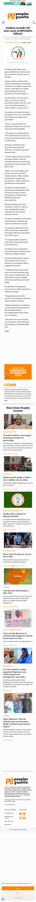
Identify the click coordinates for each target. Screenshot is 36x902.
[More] (14, 384)
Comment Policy (8, 813)
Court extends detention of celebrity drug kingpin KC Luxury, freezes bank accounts (17, 635)
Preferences (18, 898)
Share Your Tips (8, 821)
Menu (12, 23)
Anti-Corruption (12, 630)
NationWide (9, 551)
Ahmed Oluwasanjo (9, 530)
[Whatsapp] (11, 384)
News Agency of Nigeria (13, 42)
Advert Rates (7, 824)
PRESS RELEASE (7, 690)
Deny (18, 893)
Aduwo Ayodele (20, 566)
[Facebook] (5, 384)
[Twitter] (8, 384)
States (6, 587)
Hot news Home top (13, 510)
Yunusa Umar (7, 566)
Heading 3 (8, 666)
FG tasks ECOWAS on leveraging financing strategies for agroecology (17, 437)
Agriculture (9, 432)
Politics (7, 474)
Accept (18, 888)
